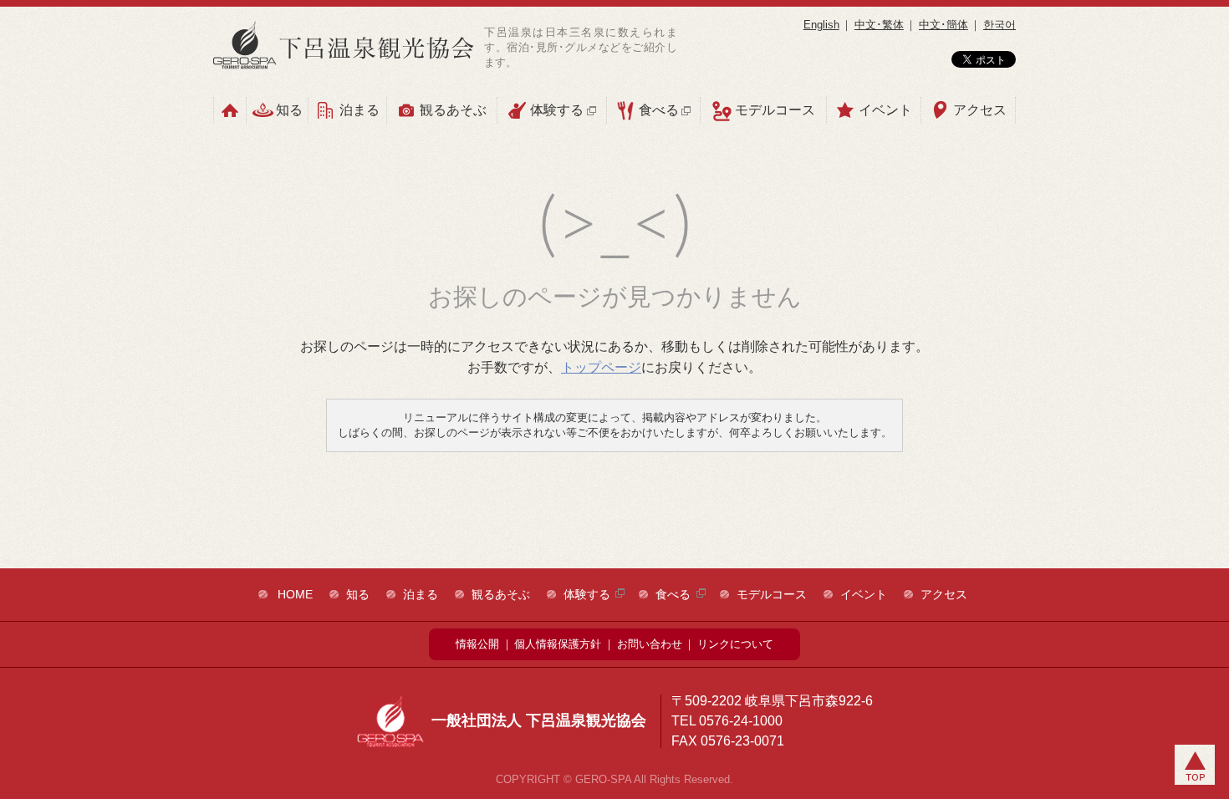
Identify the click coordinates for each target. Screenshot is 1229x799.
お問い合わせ (649, 644)
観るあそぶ (453, 110)
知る (289, 110)
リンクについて (735, 644)
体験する (557, 110)
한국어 (999, 24)
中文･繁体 (879, 24)
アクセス (980, 110)
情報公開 (477, 644)
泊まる (359, 110)
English (821, 24)
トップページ (601, 367)
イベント (885, 110)
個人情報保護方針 (557, 644)
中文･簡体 (943, 24)
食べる (659, 110)
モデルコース (775, 110)
